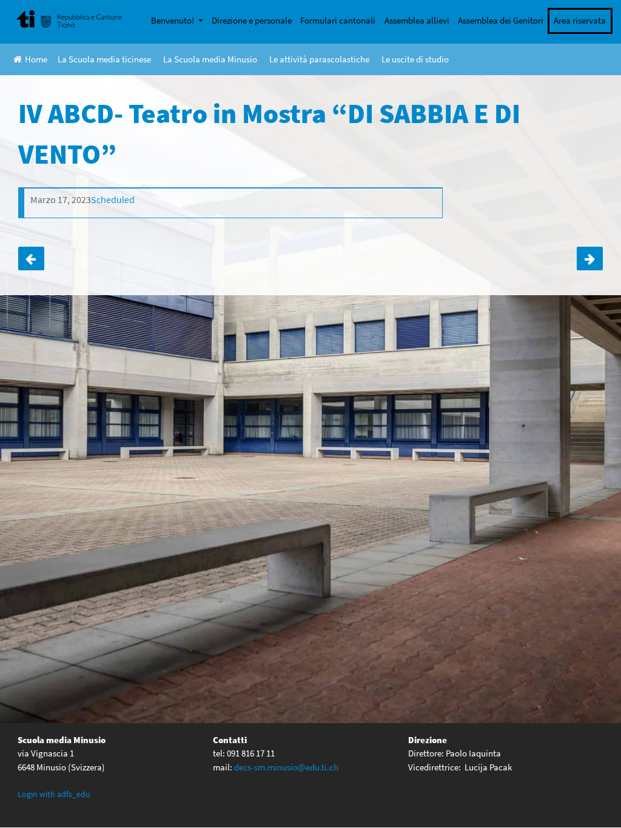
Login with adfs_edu (54, 794)
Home (36, 59)
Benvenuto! (173, 20)
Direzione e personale (252, 20)
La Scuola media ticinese (104, 59)
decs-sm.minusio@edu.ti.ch (286, 767)
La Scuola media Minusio (210, 59)
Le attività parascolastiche (319, 59)
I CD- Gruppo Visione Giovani (31, 258)
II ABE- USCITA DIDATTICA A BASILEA (590, 258)
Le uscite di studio (415, 59)
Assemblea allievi (416, 20)
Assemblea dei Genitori (500, 20)
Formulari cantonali (337, 20)
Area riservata (580, 20)
